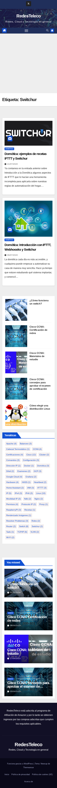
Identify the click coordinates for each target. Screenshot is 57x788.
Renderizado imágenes (18, 515)
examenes (23, 471)
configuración (31, 460)
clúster (44, 454)
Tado (10, 532)
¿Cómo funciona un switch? (22, 586)
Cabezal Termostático (18, 449)
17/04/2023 (15, 658)
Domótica (9, 149)
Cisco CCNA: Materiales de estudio (37, 356)
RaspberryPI (13, 510)
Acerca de (28, 781)
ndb (27, 499)
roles (36, 521)
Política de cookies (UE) (42, 774)
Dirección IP (13, 465)
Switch (23, 526)
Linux (40, 493)
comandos (13, 460)
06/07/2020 (12, 255)
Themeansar (28, 767)
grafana (31, 477)
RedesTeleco (28, 16)
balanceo (26, 443)
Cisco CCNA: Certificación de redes (38, 330)
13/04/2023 (15, 691)
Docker (29, 465)
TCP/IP (22, 532)
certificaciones (14, 454)
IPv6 (29, 493)
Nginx (38, 499)
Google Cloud (14, 477)
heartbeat (40, 482)
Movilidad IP (13, 499)
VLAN (35, 532)
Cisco (31, 454)
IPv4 (18, 493)
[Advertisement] (28, 63)
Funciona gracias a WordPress (20, 764)
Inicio (7, 774)
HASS (26, 482)
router (11, 526)
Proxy (43, 504)
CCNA (37, 449)
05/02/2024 (15, 593)
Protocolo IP (28, 504)
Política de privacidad (20, 774)
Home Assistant (15, 488)
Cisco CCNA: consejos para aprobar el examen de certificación (28, 686)
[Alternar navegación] (26, 31)
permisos (12, 504)
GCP (37, 471)
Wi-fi (10, 537)
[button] (47, 30)
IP (8, 493)
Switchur (37, 526)
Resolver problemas (17, 521)
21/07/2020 (12, 164)
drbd (10, 471)
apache (11, 443)
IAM (30, 488)
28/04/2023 (15, 626)
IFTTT (41, 488)
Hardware (12, 482)
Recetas (29, 510)
